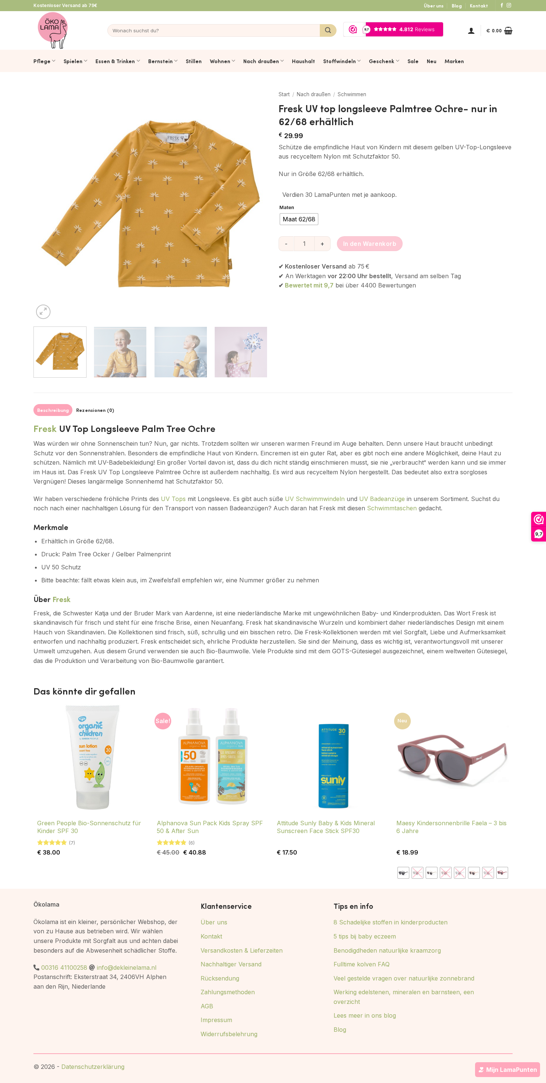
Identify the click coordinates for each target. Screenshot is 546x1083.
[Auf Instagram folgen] (509, 5)
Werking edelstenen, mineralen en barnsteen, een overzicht (404, 996)
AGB (207, 1006)
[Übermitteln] (328, 30)
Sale (413, 61)
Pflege (42, 61)
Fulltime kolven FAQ (362, 964)
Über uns (433, 5)
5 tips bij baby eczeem (365, 936)
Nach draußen (261, 61)
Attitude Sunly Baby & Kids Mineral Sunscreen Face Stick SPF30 (326, 827)
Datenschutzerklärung (92, 1066)
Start (284, 94)
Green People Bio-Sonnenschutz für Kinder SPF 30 (89, 827)
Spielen (73, 61)
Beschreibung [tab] (53, 410)
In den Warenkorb (369, 243)
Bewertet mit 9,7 (309, 285)
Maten (286, 207)
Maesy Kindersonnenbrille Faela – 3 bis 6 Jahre (451, 827)
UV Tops (173, 499)
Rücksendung (220, 978)
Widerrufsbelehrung (229, 1034)
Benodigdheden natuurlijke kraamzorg (387, 950)
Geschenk (381, 61)
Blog (457, 5)
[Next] (253, 203)
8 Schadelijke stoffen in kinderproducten (391, 922)
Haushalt (303, 61)
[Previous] (47, 203)
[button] (471, 30)
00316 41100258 (64, 967)
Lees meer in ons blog (365, 1015)
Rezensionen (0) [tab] (95, 410)
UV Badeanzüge (382, 499)
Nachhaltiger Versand (231, 964)
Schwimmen (352, 94)
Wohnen (220, 61)
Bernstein (160, 61)
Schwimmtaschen (392, 508)
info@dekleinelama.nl (126, 967)
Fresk (45, 428)
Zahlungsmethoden (228, 992)
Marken (454, 61)
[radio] (299, 219)
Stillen (194, 61)
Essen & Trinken (115, 61)
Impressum (216, 1020)
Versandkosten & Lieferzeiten (242, 950)
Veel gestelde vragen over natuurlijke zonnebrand (404, 978)
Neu (431, 61)
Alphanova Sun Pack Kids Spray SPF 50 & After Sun (210, 827)
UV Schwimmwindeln (315, 499)
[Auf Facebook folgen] (502, 5)
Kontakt (479, 5)
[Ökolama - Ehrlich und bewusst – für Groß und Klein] (52, 30)
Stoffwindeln (339, 61)
